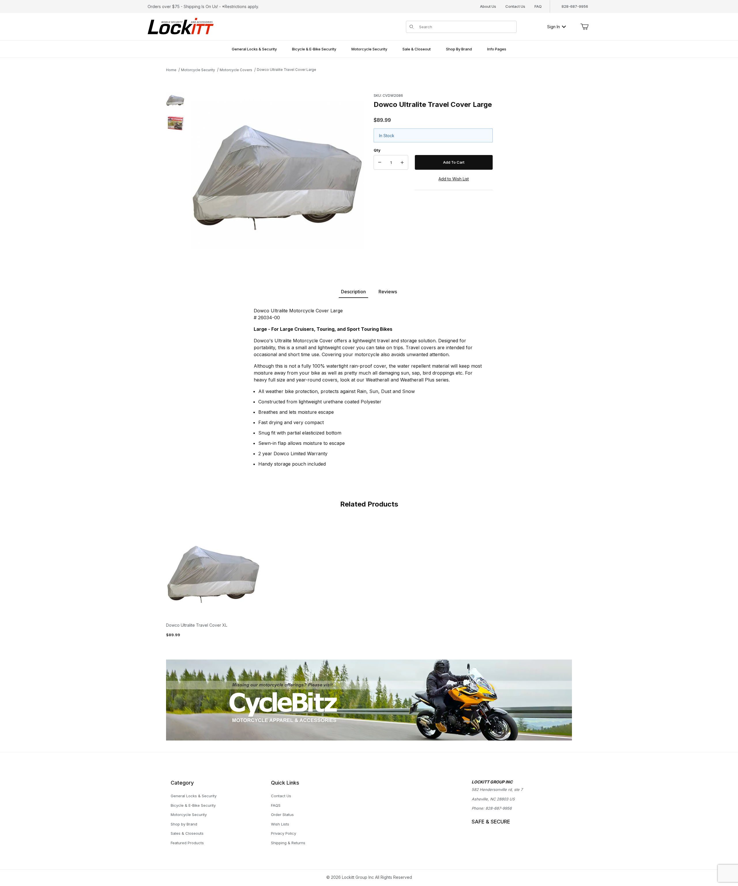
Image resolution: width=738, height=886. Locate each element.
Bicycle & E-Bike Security (193, 805)
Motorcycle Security (198, 70)
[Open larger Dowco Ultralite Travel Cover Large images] (277, 174)
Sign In (553, 26)
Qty (377, 150)
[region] (175, 174)
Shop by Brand (184, 824)
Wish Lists (280, 824)
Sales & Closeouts (187, 833)
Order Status (282, 814)
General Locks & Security (193, 796)
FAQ (538, 6)
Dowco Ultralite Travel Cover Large (286, 69)
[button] (175, 100)
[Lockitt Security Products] (181, 26)
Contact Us (515, 6)
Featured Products (187, 842)
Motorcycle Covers (236, 70)
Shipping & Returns (288, 842)
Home (171, 70)
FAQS (275, 805)
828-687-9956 (498, 808)
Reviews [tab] (388, 291)
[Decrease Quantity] (379, 162)
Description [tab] (353, 291)
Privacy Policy (283, 833)
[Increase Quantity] (402, 162)
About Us (488, 6)
